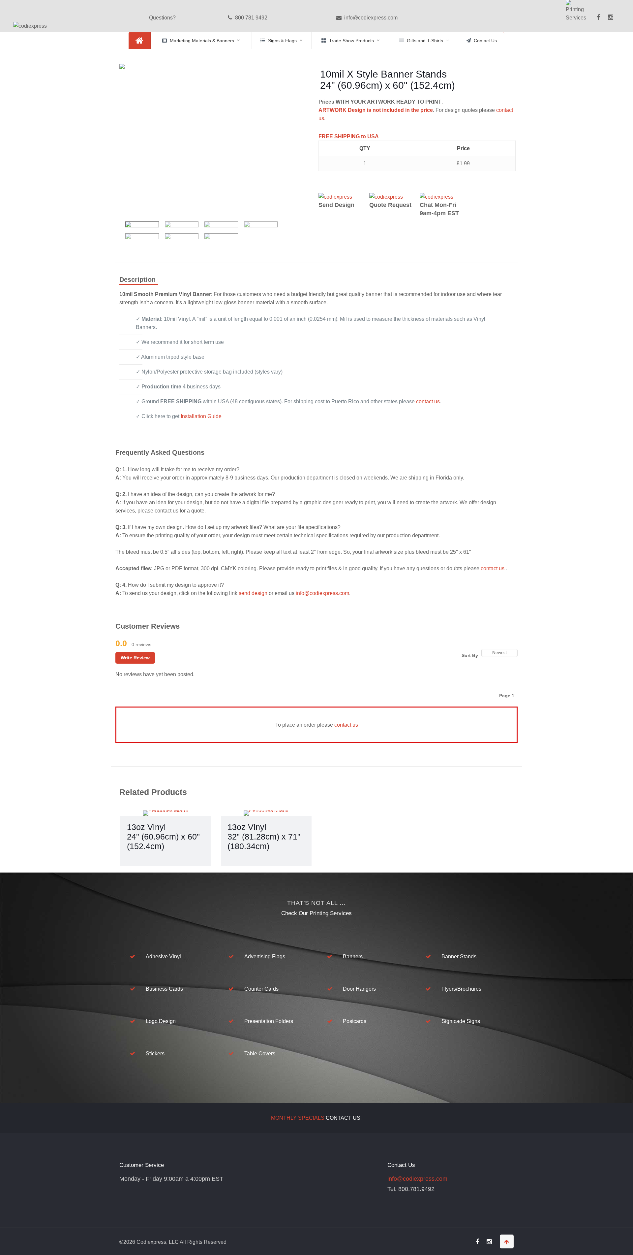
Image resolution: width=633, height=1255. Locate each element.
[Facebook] (597, 22)
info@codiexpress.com (370, 17)
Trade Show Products (351, 40)
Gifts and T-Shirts (425, 40)
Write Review (135, 657)
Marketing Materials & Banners (202, 40)
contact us (428, 401)
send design (253, 593)
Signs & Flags (282, 40)
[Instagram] (610, 17)
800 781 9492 (250, 17)
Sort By (470, 655)
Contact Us (485, 40)
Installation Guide (201, 416)
